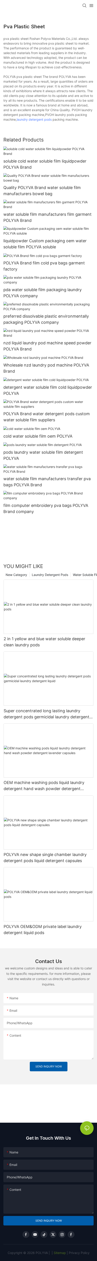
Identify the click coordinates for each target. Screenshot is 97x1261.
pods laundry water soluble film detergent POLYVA (43, 455)
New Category (16, 575)
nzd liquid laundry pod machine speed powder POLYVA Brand (47, 345)
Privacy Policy (79, 1253)
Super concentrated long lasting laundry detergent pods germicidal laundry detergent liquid (46, 714)
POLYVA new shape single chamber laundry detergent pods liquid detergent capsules (45, 857)
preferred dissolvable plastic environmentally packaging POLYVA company (46, 319)
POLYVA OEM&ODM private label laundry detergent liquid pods (43, 929)
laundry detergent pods (34, 119)
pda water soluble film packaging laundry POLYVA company (42, 292)
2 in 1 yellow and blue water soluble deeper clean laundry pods (44, 641)
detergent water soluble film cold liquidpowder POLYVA (47, 390)
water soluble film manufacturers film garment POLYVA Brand (47, 217)
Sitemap (59, 1253)
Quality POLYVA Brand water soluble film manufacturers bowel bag (42, 190)
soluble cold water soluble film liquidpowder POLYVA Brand (44, 164)
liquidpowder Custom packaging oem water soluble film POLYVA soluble (45, 243)
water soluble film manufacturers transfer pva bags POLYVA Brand (47, 481)
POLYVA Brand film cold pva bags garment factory (44, 266)
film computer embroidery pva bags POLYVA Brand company (45, 508)
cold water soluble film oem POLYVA (37, 436)
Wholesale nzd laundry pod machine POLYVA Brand (46, 368)
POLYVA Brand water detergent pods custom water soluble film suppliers (46, 416)
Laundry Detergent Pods (50, 575)
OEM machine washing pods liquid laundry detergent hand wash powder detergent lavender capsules (44, 786)
